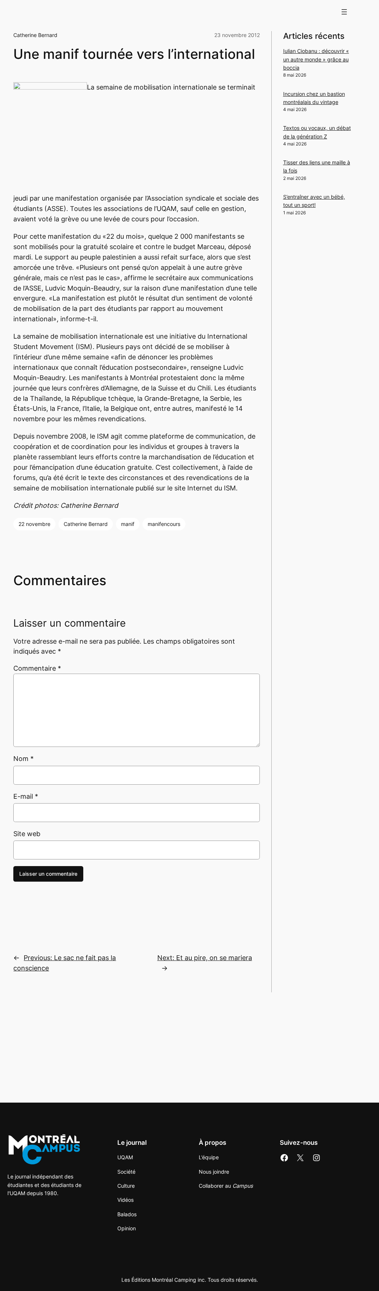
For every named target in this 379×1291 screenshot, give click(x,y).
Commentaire (37, 668)
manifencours (164, 524)
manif (127, 524)
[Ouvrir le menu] (344, 11)
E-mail (25, 796)
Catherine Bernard (35, 35)
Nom (23, 758)
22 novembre (34, 524)
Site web (26, 834)
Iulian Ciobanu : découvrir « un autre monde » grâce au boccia (316, 59)
